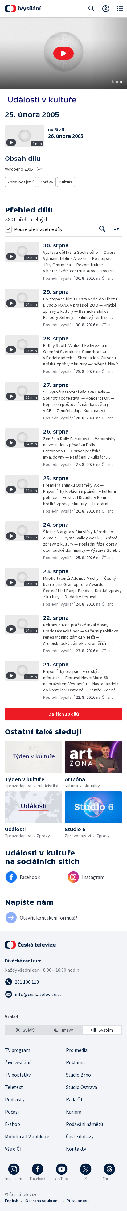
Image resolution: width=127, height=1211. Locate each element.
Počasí (12, 1112)
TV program (17, 1050)
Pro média (77, 1050)
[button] (63, 53)
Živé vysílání (17, 1062)
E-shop (12, 1124)
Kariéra (73, 1112)
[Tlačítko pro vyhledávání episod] (102, 229)
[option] (25, 1030)
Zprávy (46, 182)
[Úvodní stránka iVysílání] (23, 8)
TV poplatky (18, 1075)
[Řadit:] (117, 228)
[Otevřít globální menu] (120, 8)
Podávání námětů (84, 1124)
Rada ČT (74, 1099)
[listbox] (63, 1030)
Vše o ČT (14, 1149)
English (11, 1200)
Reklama (75, 1062)
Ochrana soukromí (42, 1200)
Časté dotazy (79, 1136)
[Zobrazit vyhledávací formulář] (91, 8)
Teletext (14, 1087)
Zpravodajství (20, 182)
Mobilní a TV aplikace (27, 1136)
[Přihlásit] (106, 8)
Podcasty (14, 1099)
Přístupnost (78, 1200)
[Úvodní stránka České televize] (31, 945)
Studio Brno (78, 1075)
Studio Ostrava (81, 1087)
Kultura (66, 182)
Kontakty (76, 1149)
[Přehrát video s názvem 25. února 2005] (63, 53)
